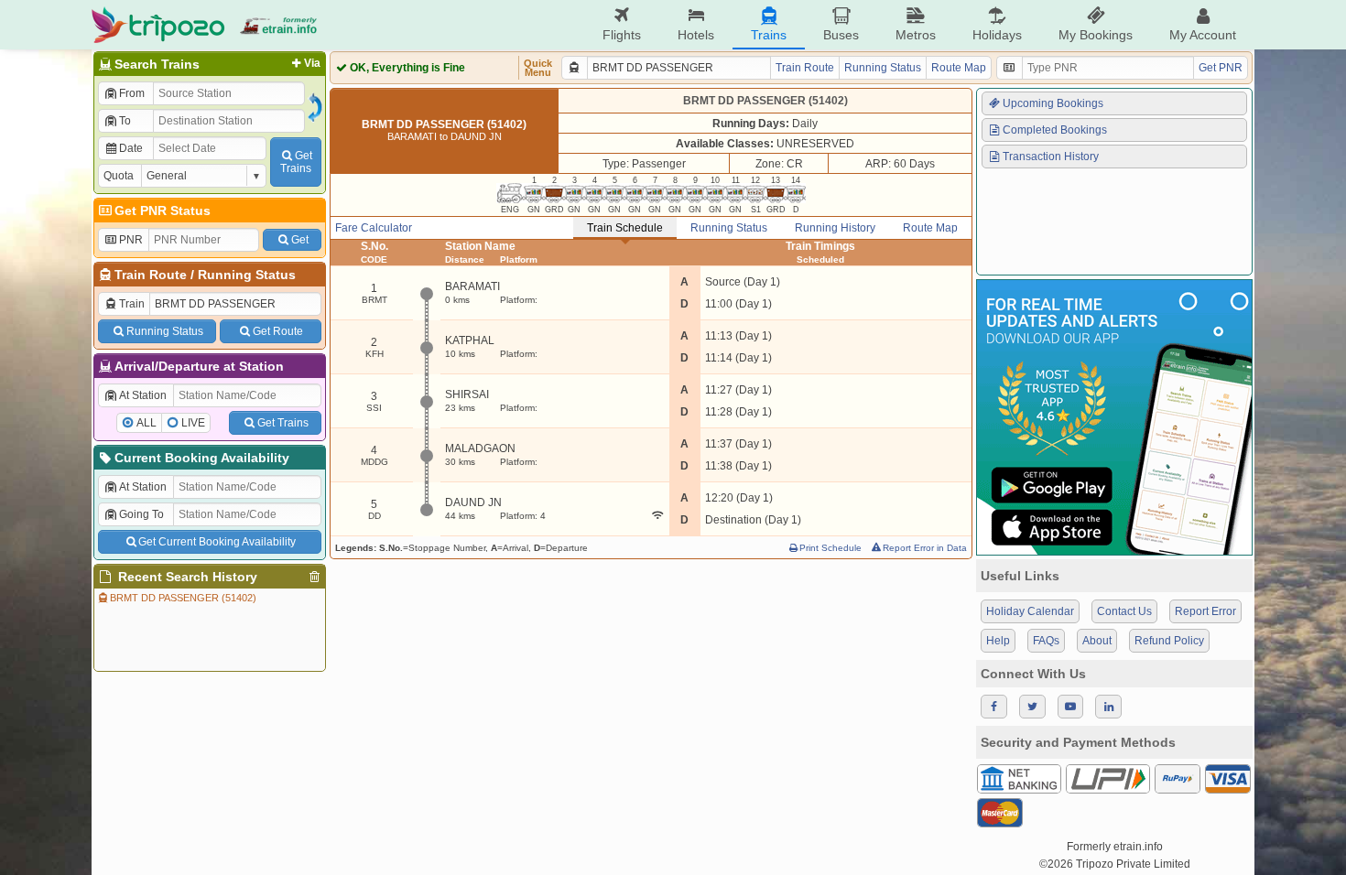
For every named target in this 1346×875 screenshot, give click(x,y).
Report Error (1205, 611)
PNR (131, 239)
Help (998, 640)
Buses (841, 34)
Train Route (150, 274)
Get (300, 239)
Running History (835, 227)
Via (312, 63)
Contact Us (1124, 611)
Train (132, 303)
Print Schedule (830, 548)
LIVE (193, 422)
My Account (1202, 34)
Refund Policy (1169, 640)
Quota (118, 175)
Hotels (696, 34)
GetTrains (296, 162)
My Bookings (1095, 34)
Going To (141, 514)
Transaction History (1051, 156)
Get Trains (283, 422)
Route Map (958, 67)
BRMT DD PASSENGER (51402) (183, 597)
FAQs (1046, 640)
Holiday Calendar (1030, 611)
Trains (769, 34)
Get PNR (1221, 67)
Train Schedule (625, 227)
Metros (916, 34)
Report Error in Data (925, 548)
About (1097, 640)
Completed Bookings (1055, 130)
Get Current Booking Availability (217, 541)
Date (131, 148)
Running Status (247, 274)
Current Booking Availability (201, 457)
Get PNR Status (162, 210)
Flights (621, 34)
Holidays (997, 34)
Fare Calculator (373, 227)
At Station (143, 395)
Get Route (278, 331)
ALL (146, 422)
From (132, 93)
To (125, 120)
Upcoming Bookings (1053, 103)
